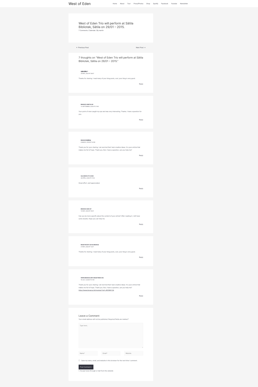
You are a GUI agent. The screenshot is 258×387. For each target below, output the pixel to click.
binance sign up (86, 209)
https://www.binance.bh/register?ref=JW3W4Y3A (96, 290)
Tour (129, 4)
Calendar (92, 30)
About (122, 4)
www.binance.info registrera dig (92, 278)
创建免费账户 (84, 71)
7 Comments (83, 30)
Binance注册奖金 (86, 140)
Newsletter (184, 4)
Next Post (141, 47)
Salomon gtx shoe (87, 176)
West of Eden (80, 4)
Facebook (164, 4)
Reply (141, 84)
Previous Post (82, 47)
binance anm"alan (87, 104)
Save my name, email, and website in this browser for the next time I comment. (109, 360)
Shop (148, 4)
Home (115, 4)
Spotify (155, 4)
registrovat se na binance (90, 244)
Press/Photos (138, 4)
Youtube (174, 4)
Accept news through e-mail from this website (96, 371)
